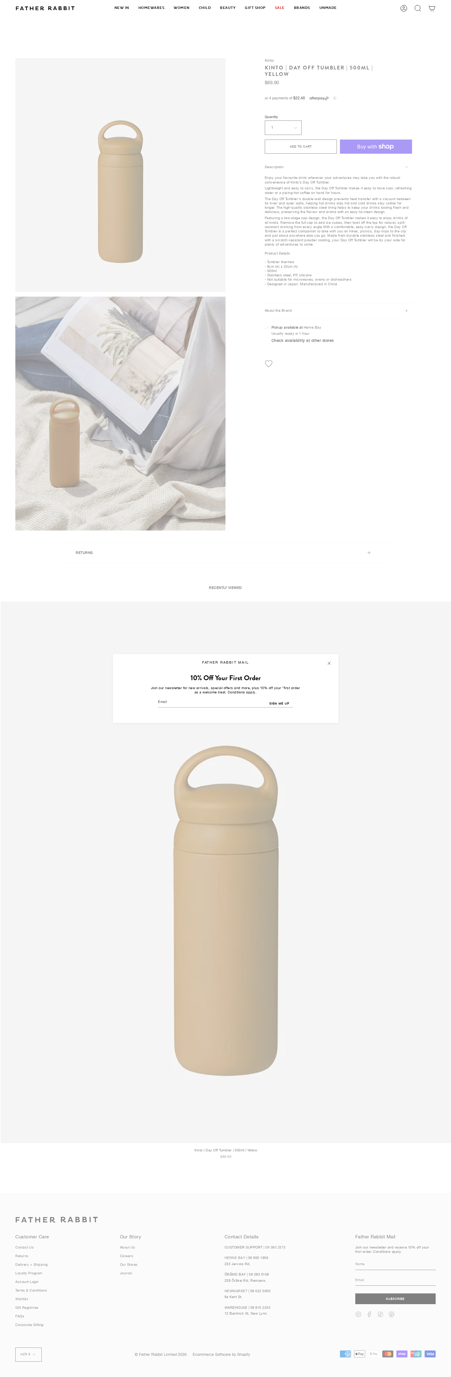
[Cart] (432, 8)
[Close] (329, 663)
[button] (151, 8)
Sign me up (279, 703)
